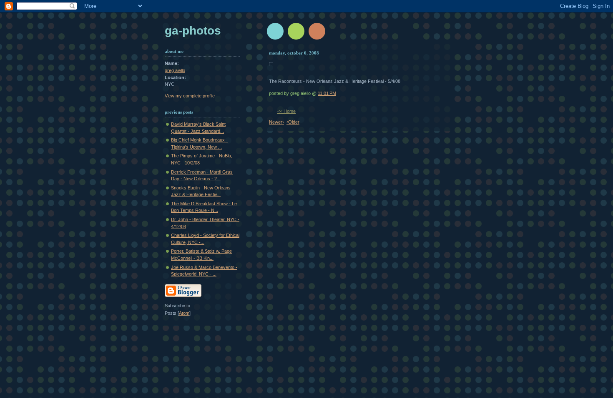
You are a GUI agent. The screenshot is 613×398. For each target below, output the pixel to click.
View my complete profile (190, 95)
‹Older (292, 121)
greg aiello (175, 70)
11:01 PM (327, 93)
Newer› (276, 121)
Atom (184, 313)
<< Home (286, 111)
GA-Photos (193, 30)
